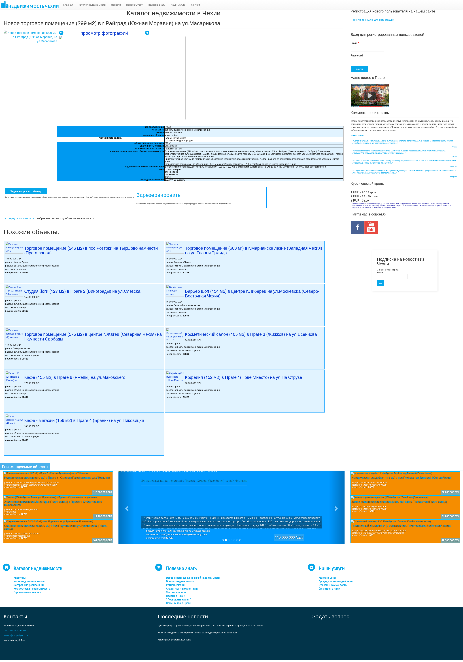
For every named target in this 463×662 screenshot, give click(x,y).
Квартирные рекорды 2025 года (174, 639)
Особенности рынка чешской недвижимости (193, 577)
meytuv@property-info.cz (16, 635)
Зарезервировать (158, 195)
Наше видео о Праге (178, 603)
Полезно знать (156, 4)
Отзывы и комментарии (333, 585)
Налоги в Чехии (175, 596)
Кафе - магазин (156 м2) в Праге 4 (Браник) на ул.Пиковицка (84, 420)
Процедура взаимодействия (336, 581)
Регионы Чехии (175, 585)
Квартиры (20, 577)
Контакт (195, 4)
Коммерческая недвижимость (32, 588)
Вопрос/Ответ (134, 4)
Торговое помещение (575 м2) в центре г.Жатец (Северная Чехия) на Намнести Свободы (93, 336)
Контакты (15, 616)
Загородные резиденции (29, 585)
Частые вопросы (176, 592)
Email (355, 43)
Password (357, 55)
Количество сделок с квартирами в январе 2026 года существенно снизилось (197, 632)
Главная (68, 4)
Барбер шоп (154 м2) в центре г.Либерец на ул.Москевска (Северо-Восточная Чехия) (252, 293)
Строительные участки (27, 592)
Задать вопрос (330, 616)
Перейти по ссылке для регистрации (372, 19)
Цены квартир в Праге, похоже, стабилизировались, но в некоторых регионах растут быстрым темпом (210, 625)
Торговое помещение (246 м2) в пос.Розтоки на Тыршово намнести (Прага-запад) (91, 250)
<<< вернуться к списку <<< (20, 218)
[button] (126, 507)
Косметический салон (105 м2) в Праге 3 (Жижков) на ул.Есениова (251, 334)
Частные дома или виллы (29, 581)
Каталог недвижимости (92, 4)
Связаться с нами (329, 588)
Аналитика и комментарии (182, 588)
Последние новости (183, 616)
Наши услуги (178, 4)
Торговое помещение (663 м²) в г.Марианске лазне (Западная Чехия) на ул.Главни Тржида (253, 250)
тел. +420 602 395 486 (15, 630)
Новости (116, 4)
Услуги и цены (327, 577)
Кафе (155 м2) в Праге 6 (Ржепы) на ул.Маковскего (74, 377)
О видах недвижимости (180, 581)
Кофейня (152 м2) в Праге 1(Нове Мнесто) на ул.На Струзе (243, 377)
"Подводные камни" (178, 599)
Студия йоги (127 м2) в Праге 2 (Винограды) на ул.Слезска (82, 291)
